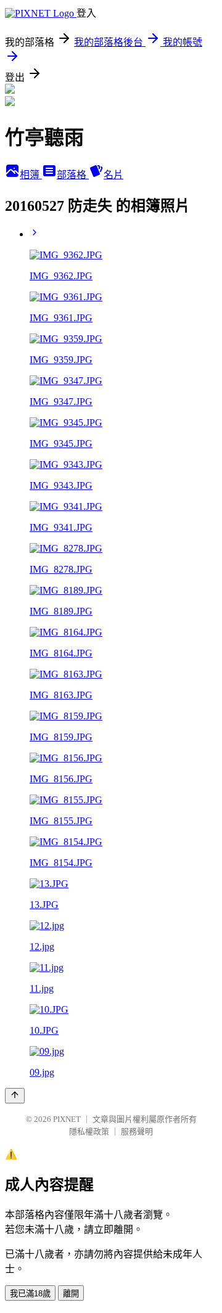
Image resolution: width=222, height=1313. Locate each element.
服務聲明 (137, 1131)
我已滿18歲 (30, 1293)
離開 (71, 1293)
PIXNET (67, 1119)
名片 (113, 175)
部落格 (73, 175)
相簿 (31, 175)
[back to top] (15, 1095)
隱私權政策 (89, 1131)
